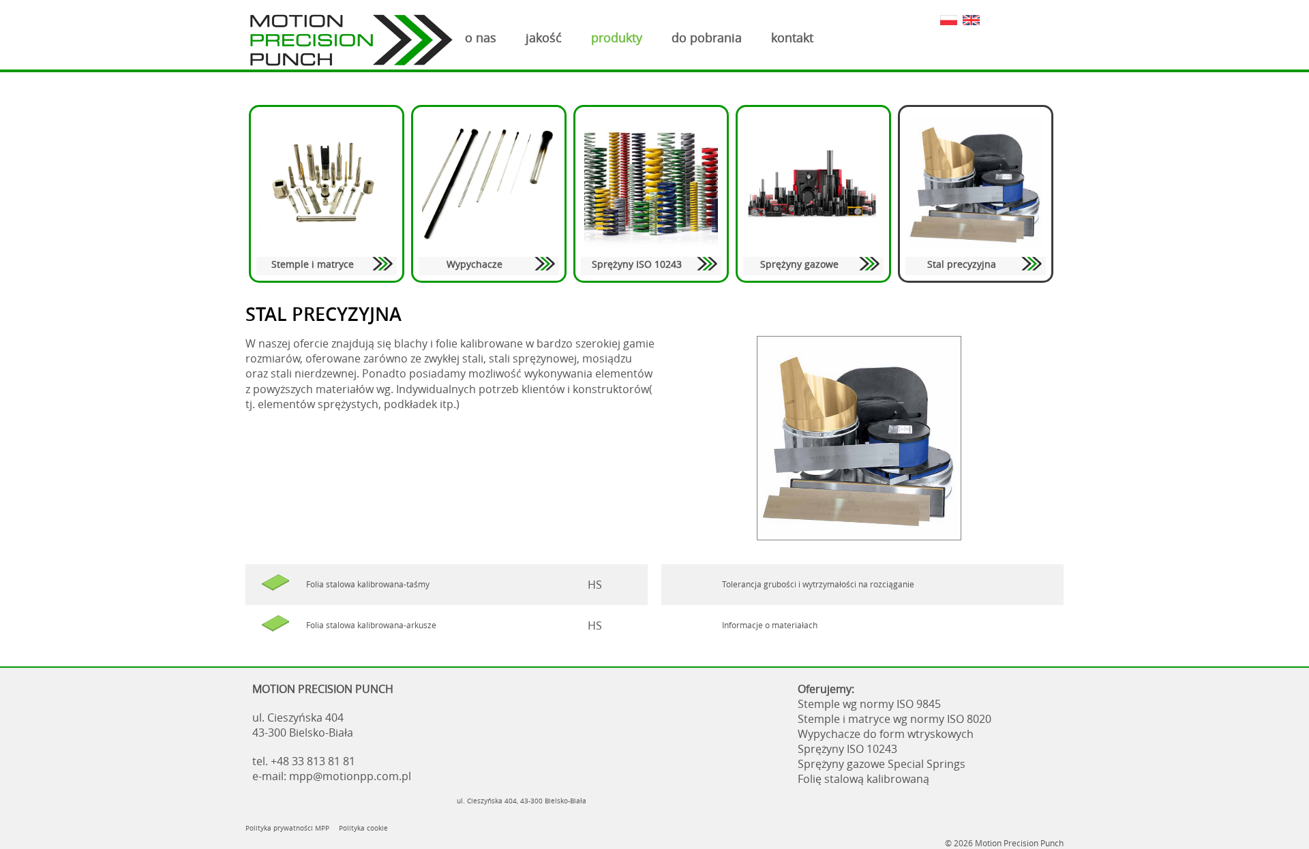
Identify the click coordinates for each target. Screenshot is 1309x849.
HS (595, 584)
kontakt (792, 37)
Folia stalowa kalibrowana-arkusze (371, 625)
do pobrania (707, 37)
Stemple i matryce (312, 264)
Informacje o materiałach (769, 625)
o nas (480, 37)
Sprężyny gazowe (799, 264)
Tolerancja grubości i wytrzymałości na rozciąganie (818, 584)
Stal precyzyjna (961, 264)
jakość (544, 37)
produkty (616, 37)
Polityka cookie (363, 828)
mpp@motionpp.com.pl (350, 776)
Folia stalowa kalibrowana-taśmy (368, 584)
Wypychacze (474, 264)
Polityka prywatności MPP (287, 828)
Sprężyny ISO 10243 (637, 264)
